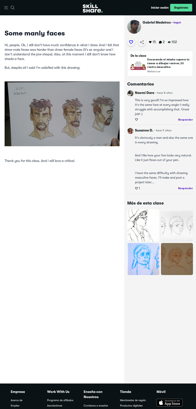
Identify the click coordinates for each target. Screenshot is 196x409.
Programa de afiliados (60, 400)
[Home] (93, 8)
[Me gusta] (131, 42)
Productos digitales (131, 405)
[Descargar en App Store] (171, 403)
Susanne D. (144, 130)
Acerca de (16, 400)
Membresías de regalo (133, 400)
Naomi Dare (144, 93)
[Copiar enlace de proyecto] (142, 42)
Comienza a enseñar (96, 405)
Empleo (15, 405)
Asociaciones (54, 405)
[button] (6, 7)
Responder (185, 119)
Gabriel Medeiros (157, 22)
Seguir (177, 22)
